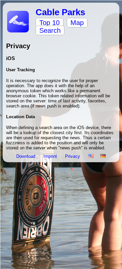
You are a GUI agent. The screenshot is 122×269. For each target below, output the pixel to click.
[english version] (91, 156)
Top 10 (49, 22)
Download (26, 156)
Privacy (73, 156)
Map (77, 22)
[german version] (103, 156)
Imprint (50, 156)
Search (50, 30)
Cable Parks (60, 12)
